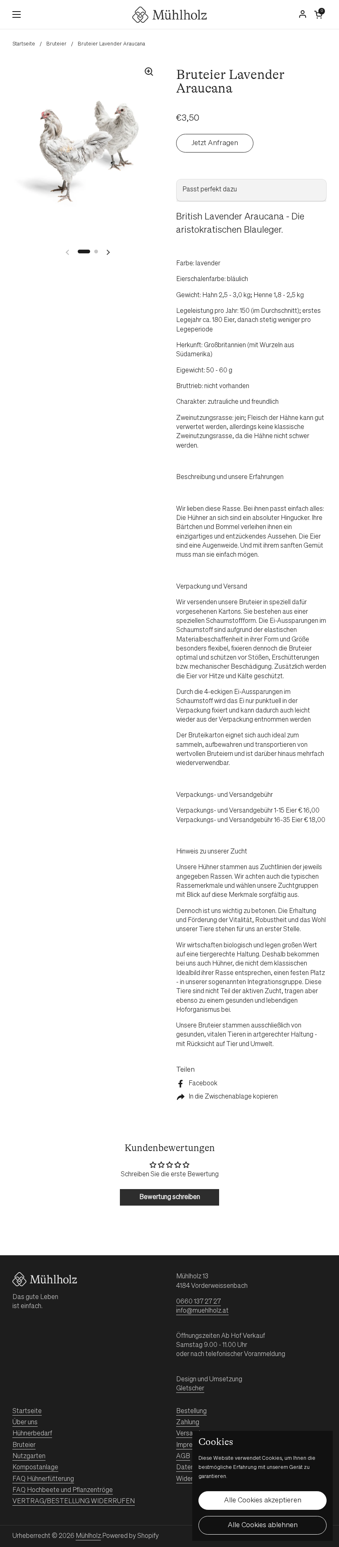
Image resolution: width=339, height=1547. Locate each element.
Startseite (23, 44)
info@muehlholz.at (202, 1311)
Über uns (25, 1422)
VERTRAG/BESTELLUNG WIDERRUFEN (73, 1501)
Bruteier (56, 44)
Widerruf (188, 1479)
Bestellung (191, 1411)
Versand (188, 1433)
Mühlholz (88, 1536)
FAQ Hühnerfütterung (43, 1479)
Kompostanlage (35, 1467)
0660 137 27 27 (198, 1302)
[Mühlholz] (169, 15)
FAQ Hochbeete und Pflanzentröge (62, 1490)
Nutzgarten (28, 1456)
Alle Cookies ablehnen (263, 1525)
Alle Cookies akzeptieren (262, 1500)
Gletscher (190, 1388)
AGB (183, 1456)
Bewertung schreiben (169, 1197)
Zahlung (187, 1422)
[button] (318, 14)
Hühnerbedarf (32, 1433)
